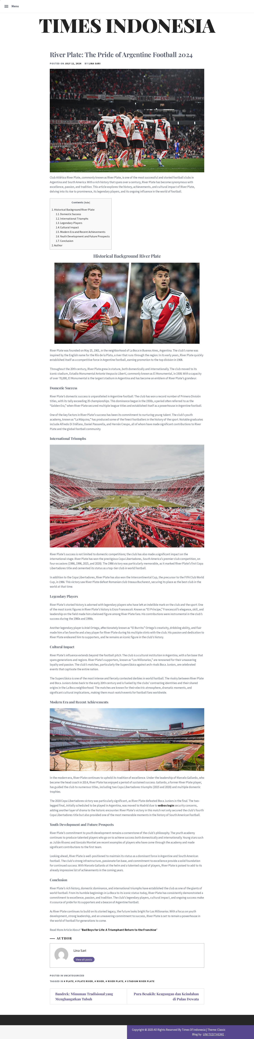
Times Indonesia (127, 25)
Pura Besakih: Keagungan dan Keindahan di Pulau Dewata (166, 996)
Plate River (85, 981)
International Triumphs (72, 218)
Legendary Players (69, 223)
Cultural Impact (67, 227)
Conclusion (64, 241)
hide (87, 202)
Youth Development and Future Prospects (83, 236)
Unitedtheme (213, 1034)
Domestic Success (68, 214)
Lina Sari (95, 63)
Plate (70, 981)
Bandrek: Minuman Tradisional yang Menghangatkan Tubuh (84, 996)
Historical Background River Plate (73, 209)
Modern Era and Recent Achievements (80, 232)
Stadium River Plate (140, 981)
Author (57, 245)
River (100, 981)
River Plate (115, 981)
